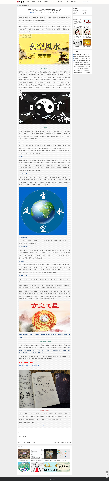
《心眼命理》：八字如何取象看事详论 (82, 64)
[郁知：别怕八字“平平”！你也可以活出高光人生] (87, 22)
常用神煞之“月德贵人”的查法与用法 (29, 442)
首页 (28, 1)
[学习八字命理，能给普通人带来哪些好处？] (77, 32)
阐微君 (32, 12)
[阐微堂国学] (17, 5)
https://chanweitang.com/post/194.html (30, 429)
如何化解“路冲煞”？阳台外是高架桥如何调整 (83, 72)
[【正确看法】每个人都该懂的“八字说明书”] (87, 32)
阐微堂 (33, 1)
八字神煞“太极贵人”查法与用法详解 (64, 442)
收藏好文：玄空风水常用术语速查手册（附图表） (84, 58)
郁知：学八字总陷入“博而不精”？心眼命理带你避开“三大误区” (87, 56)
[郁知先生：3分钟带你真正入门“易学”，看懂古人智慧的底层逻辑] (77, 22)
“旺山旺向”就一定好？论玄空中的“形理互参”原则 (84, 70)
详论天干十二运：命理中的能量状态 (81, 68)
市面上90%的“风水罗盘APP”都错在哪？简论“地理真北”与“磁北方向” (88, 60)
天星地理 (60, 1)
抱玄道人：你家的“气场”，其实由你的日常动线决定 (85, 66)
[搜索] (91, 2)
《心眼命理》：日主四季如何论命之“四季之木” (84, 62)
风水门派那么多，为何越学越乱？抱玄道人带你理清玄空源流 (87, 54)
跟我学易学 (73, 1)
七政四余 (67, 1)
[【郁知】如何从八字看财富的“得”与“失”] (77, 42)
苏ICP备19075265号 (58, 479)
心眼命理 (39, 1)
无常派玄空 (53, 1)
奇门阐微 (46, 1)
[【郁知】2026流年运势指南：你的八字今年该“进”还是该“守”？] (87, 42)
